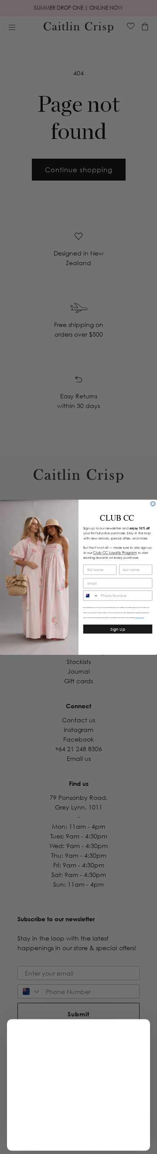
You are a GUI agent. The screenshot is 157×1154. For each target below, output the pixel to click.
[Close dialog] (153, 503)
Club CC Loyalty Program (115, 552)
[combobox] (90, 595)
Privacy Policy (138, 617)
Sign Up (117, 628)
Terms (143, 617)
